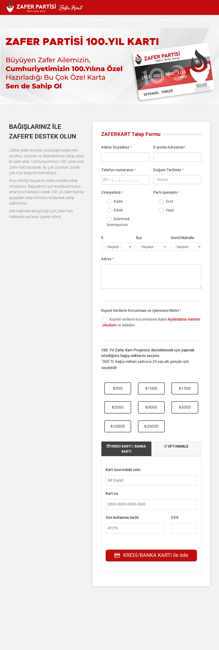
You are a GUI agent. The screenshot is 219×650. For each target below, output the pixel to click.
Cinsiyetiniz (112, 192)
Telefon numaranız (118, 170)
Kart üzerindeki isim (123, 470)
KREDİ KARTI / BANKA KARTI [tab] (128, 449)
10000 (118, 426)
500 (118, 388)
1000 (151, 388)
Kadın (118, 201)
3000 (151, 407)
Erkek (118, 210)
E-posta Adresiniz (169, 147)
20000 (151, 426)
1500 (185, 388)
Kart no (112, 493)
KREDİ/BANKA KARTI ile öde (155, 555)
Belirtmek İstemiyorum (118, 222)
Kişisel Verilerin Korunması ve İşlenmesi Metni (141, 310)
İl (102, 238)
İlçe (139, 238)
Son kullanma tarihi (122, 517)
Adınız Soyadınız (116, 147)
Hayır (170, 210)
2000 (118, 407)
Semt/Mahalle (182, 238)
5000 (185, 407)
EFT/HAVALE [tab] (177, 446)
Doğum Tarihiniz (168, 170)
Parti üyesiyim (166, 192)
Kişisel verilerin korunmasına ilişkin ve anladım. (151, 322)
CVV (175, 517)
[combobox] (106, 179)
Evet (169, 201)
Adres (107, 259)
